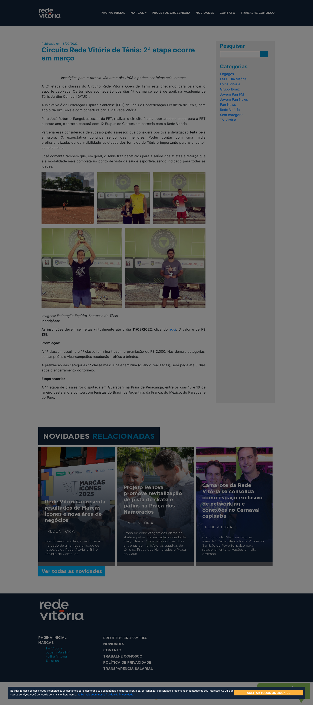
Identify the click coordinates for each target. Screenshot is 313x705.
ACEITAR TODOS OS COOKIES (268, 693)
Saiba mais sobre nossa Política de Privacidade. (105, 694)
